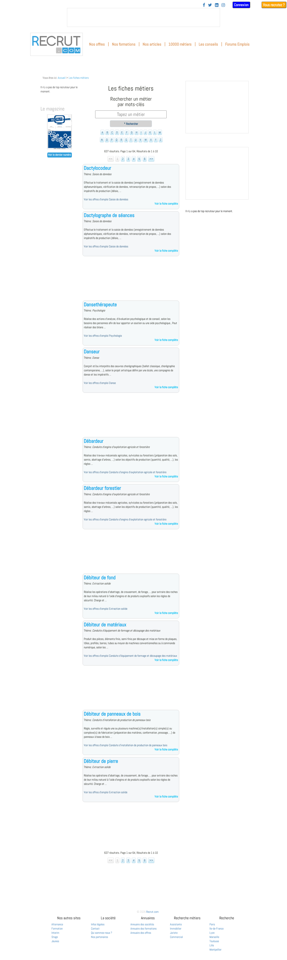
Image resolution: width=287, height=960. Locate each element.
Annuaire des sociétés (142, 924)
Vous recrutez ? (274, 4)
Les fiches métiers (79, 78)
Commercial (176, 937)
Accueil (62, 78)
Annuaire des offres (140, 933)
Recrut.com (152, 912)
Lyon (212, 933)
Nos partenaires (99, 937)
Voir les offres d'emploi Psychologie (103, 336)
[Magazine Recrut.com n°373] (59, 148)
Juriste (174, 933)
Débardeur (93, 441)
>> (151, 159)
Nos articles (152, 44)
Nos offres (97, 44)
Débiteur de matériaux (105, 624)
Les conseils (208, 44)
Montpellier (215, 949)
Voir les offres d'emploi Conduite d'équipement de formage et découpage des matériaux (130, 656)
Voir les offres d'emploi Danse (100, 383)
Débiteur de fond (100, 577)
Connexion (241, 4)
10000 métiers (180, 44)
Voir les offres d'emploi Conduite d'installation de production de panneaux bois (125, 745)
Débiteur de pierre (101, 761)
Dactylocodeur (97, 168)
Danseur (92, 351)
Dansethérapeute (100, 304)
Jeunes (55, 941)
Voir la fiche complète (166, 203)
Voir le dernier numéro (59, 154)
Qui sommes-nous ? (101, 933)
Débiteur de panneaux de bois (112, 713)
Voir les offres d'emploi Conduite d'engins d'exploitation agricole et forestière (125, 472)
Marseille (214, 937)
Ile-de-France (216, 928)
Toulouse (214, 941)
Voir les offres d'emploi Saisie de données (106, 199)
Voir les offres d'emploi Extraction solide (105, 609)
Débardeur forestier (102, 488)
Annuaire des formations (143, 928)
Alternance (57, 924)
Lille (211, 945)
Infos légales (97, 924)
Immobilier (175, 928)
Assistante (176, 924)
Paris (212, 924)
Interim (55, 933)
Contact (95, 928)
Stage (54, 937)
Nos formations (124, 44)
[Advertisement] (131, 281)
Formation (57, 928)
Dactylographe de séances (109, 215)
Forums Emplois (237, 44)
